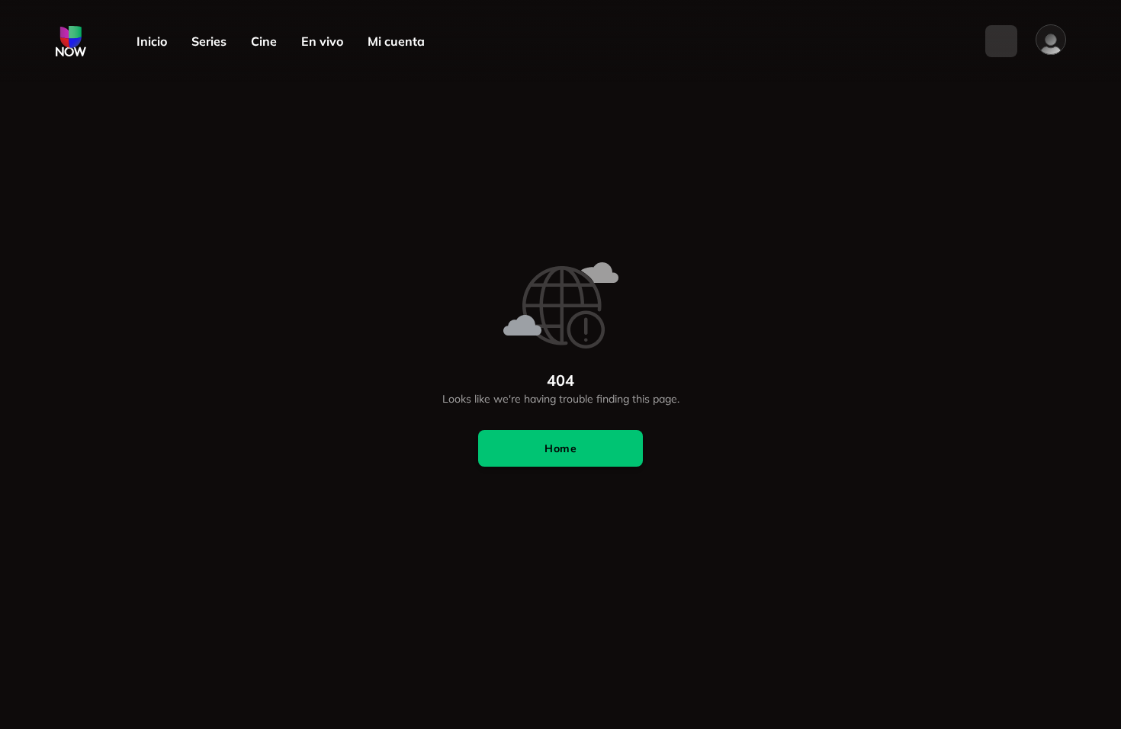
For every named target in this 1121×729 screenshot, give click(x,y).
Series (208, 41)
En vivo (322, 41)
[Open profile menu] (1051, 39)
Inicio (152, 41)
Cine (264, 41)
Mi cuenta (396, 41)
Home (560, 448)
